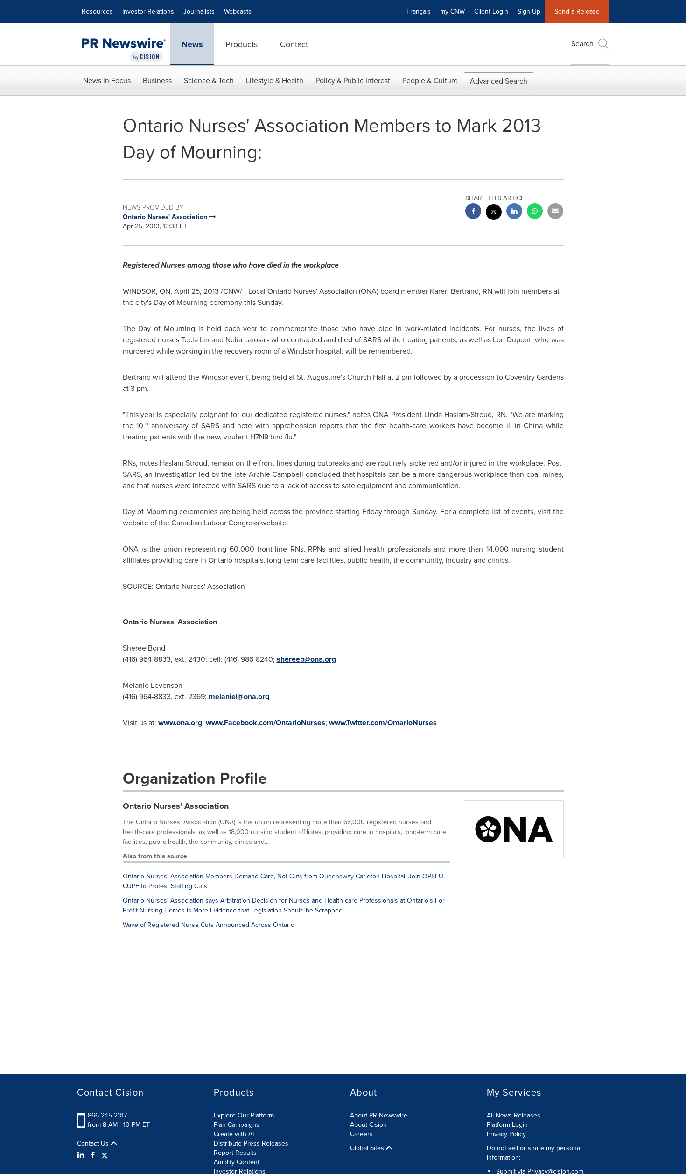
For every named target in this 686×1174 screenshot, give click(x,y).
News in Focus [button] (107, 80)
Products (241, 44)
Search (582, 43)
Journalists (199, 11)
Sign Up (529, 11)
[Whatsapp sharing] (535, 212)
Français (418, 11)
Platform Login (507, 1125)
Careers (361, 1134)
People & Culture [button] (430, 80)
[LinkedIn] (82, 1155)
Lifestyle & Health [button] (274, 80)
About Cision (368, 1125)
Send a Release (577, 11)
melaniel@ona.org (239, 696)
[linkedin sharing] (514, 212)
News (192, 44)
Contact (294, 44)
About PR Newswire (378, 1115)
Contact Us (94, 1143)
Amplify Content (236, 1162)
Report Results (235, 1153)
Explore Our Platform (244, 1115)
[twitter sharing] (494, 213)
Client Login (491, 11)
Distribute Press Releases (251, 1143)
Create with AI (234, 1134)
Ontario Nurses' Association (176, 806)
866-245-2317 (107, 1115)
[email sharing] (555, 212)
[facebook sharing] (473, 212)
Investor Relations (148, 11)
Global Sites (368, 1148)
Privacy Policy (506, 1134)
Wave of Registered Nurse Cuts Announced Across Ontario (208, 925)
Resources (97, 11)
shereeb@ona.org (306, 659)
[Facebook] (93, 1155)
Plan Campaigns (236, 1125)
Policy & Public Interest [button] (352, 80)
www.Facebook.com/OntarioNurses (265, 722)
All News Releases (513, 1115)
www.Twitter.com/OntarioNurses (383, 722)
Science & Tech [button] (209, 80)
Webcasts (238, 11)
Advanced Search (498, 81)
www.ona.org (180, 722)
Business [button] (157, 80)
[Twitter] (104, 1155)
